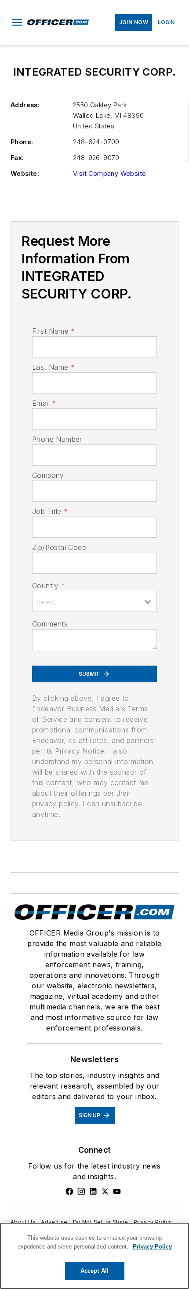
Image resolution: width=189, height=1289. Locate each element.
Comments (50, 623)
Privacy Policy (153, 1222)
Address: (25, 105)
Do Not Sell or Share (100, 1222)
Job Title (50, 511)
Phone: (22, 142)
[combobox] (94, 601)
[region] (94, 1256)
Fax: (17, 157)
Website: (25, 173)
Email (44, 403)
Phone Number (57, 439)
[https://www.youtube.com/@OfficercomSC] (117, 1191)
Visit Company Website (109, 173)
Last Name (53, 367)
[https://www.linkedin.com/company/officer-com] (93, 1191)
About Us (23, 1222)
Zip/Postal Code (59, 547)
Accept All (94, 1270)
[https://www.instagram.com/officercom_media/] (81, 1191)
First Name (53, 331)
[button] (17, 22)
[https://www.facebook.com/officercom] (69, 1191)
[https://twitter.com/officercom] (105, 1191)
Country (48, 585)
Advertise (54, 1222)
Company (48, 475)
